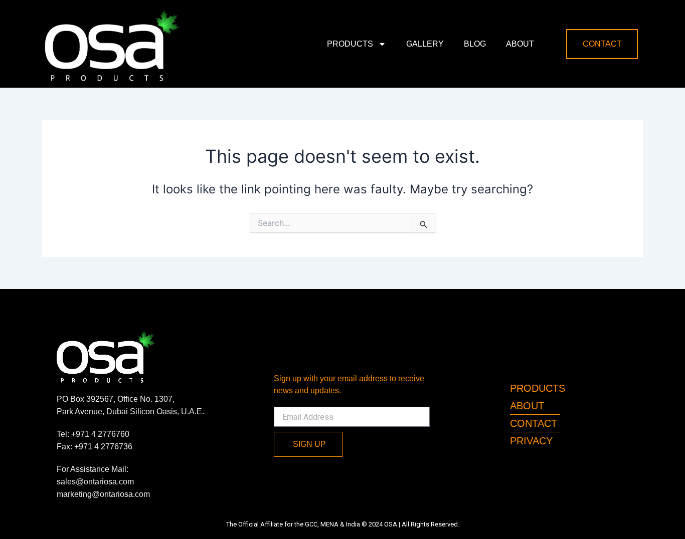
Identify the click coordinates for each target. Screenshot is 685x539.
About (520, 44)
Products (350, 44)
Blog (475, 44)
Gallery (425, 44)
